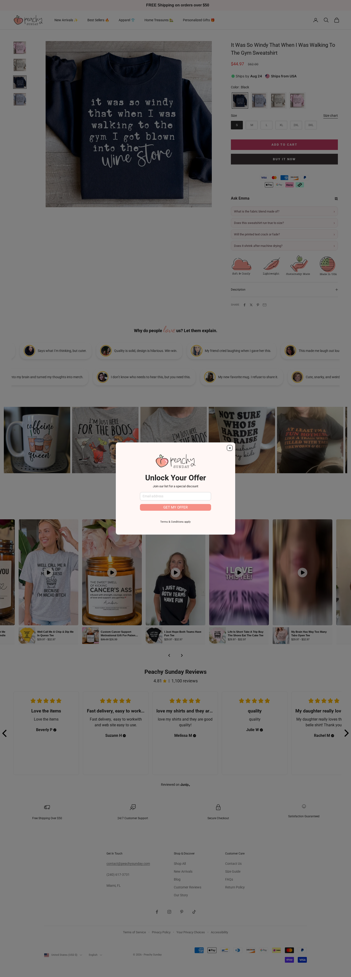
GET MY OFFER (175, 507)
